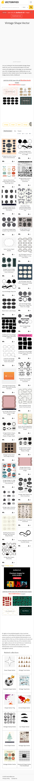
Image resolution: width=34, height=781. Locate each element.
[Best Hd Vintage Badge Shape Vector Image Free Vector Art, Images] (25, 296)
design (25, 124)
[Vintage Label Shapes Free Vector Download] (25, 485)
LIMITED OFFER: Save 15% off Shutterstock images (17, 591)
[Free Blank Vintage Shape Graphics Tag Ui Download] (9, 222)
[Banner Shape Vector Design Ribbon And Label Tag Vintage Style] (9, 171)
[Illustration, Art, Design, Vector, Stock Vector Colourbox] (25, 369)
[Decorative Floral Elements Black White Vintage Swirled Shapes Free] (25, 196)
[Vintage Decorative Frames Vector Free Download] (9, 146)
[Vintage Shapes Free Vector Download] (25, 510)
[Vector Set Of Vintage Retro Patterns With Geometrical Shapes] (25, 419)
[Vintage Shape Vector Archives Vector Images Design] (25, 461)
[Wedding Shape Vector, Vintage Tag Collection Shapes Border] (9, 523)
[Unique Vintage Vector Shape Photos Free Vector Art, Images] (25, 144)
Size (15, 131)
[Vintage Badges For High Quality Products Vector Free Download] (9, 471)
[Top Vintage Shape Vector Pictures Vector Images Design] (9, 402)
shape (13, 124)
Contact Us (14, 778)
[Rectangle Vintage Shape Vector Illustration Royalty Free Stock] (9, 376)
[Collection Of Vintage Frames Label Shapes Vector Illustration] (9, 350)
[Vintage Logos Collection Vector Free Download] (9, 498)
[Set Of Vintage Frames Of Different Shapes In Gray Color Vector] (25, 245)
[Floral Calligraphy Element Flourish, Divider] (25, 533)
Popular (19, 131)
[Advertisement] (17, 44)
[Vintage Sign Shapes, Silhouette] (9, 549)
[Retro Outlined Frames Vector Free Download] (25, 396)
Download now (16, 16)
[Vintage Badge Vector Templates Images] (25, 222)
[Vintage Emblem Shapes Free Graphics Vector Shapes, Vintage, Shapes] (9, 426)
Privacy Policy (6, 778)
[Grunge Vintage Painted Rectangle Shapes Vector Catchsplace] (9, 197)
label (19, 124)
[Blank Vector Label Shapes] (9, 303)
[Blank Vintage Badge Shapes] (25, 318)
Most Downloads (8, 131)
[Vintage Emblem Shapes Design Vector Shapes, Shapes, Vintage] (25, 441)
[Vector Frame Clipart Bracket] (9, 242)
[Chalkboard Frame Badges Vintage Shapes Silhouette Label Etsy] (9, 325)
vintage (6, 124)
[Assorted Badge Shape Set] (9, 284)
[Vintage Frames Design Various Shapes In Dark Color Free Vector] (9, 262)
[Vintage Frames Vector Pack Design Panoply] (9, 448)
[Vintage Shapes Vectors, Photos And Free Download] (25, 169)
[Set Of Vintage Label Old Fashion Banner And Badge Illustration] (25, 272)
